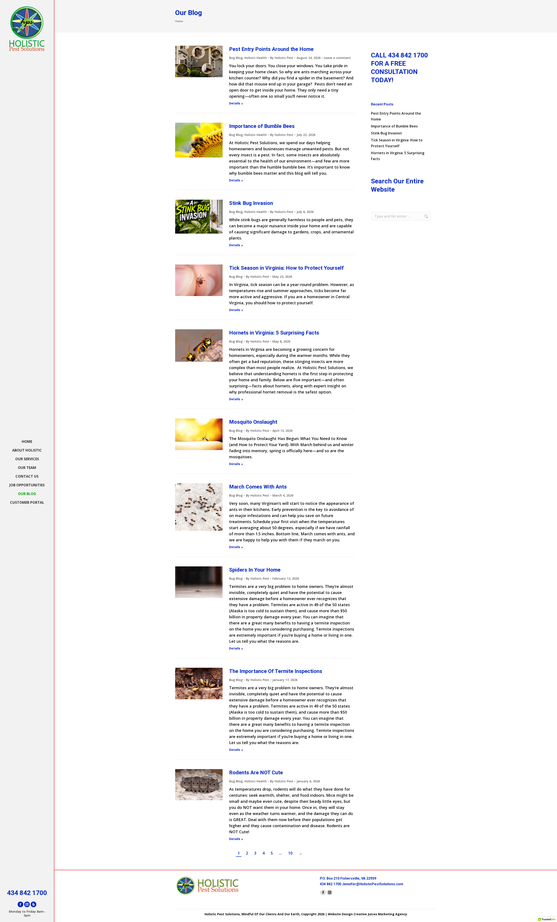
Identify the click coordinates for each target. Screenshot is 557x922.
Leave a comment (337, 58)
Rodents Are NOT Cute (256, 773)
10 (290, 853)
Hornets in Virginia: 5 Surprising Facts (274, 333)
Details (234, 103)
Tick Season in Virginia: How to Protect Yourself (286, 268)
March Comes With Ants (258, 487)
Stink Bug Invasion (251, 203)
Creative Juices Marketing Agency (380, 914)
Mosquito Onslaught (253, 422)
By (281, 58)
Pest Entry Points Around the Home (271, 49)
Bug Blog (236, 58)
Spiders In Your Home (254, 570)
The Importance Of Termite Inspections (275, 671)
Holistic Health (255, 58)
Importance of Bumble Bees (262, 126)
